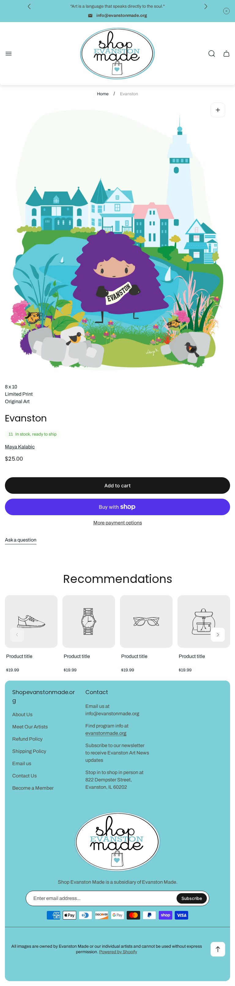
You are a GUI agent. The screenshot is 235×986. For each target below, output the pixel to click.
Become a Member (33, 788)
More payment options (117, 522)
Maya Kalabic (20, 446)
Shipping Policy (29, 751)
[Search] (211, 53)
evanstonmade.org (105, 733)
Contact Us (24, 775)
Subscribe (191, 898)
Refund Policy (27, 739)
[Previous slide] (29, 6)
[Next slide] (205, 6)
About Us (22, 714)
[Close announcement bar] (226, 11)
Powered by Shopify (118, 952)
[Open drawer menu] (9, 54)
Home (103, 94)
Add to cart (117, 485)
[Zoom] (218, 110)
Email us (21, 763)
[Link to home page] (117, 842)
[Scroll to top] (218, 949)
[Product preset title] (31, 621)
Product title (19, 656)
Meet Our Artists (30, 726)
